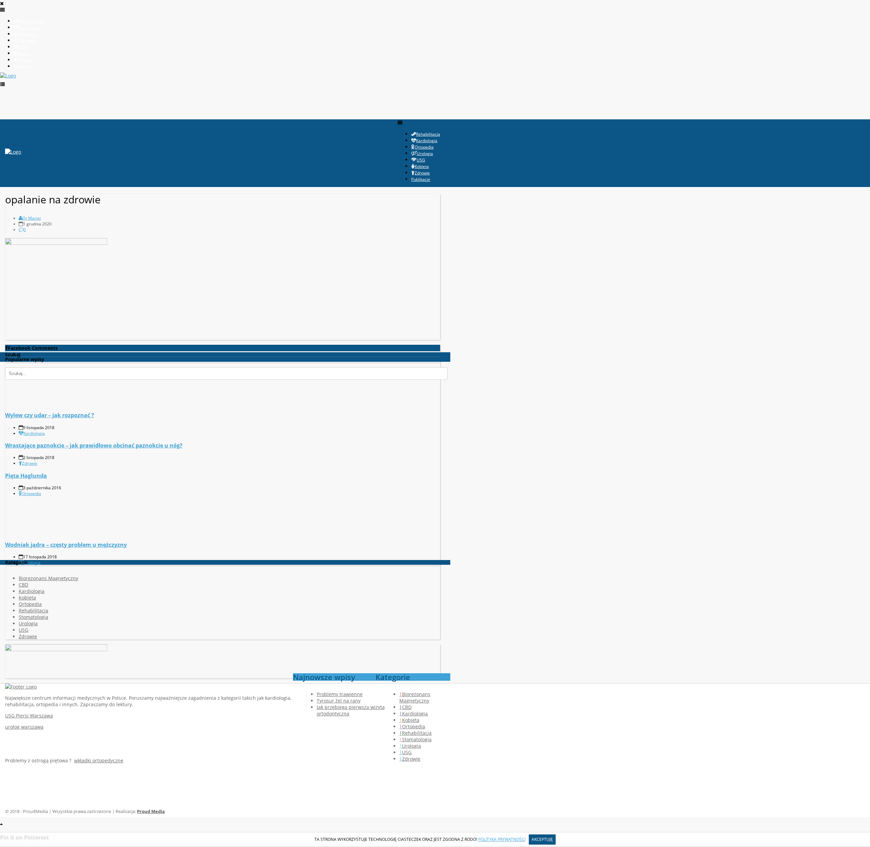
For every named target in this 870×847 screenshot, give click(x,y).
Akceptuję (542, 839)
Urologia (32, 562)
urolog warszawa (24, 727)
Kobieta (27, 597)
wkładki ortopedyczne (98, 760)
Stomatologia (33, 617)
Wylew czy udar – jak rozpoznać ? (49, 415)
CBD (23, 584)
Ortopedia (31, 493)
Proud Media (151, 811)
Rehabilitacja (33, 610)
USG (23, 630)
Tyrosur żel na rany (339, 700)
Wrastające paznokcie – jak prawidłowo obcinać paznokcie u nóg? (93, 445)
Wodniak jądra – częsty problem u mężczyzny (66, 544)
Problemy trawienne (340, 694)
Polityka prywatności (501, 839)
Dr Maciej (31, 218)
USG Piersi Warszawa (29, 715)
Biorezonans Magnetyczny (48, 578)
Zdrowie (29, 463)
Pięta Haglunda (26, 475)
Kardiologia (34, 433)
